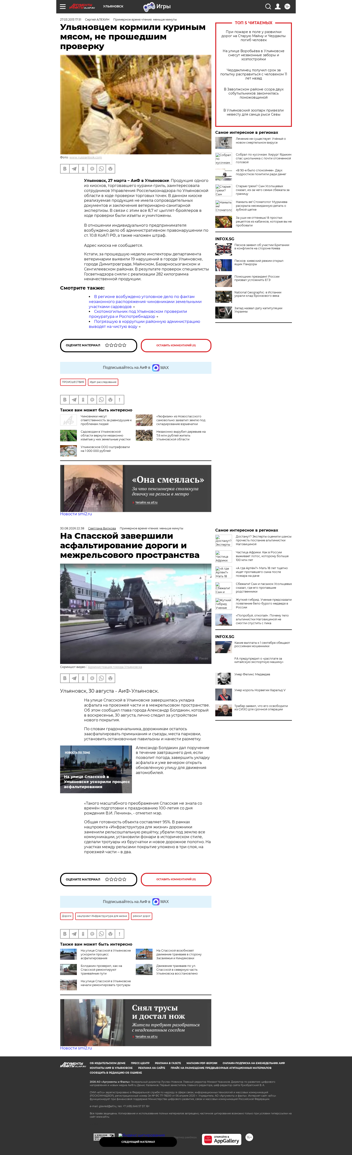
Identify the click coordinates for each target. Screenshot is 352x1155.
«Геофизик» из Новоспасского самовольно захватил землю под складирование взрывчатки (180, 420)
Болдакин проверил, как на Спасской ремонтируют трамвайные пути (101, 969)
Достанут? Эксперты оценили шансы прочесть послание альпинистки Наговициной (263, 540)
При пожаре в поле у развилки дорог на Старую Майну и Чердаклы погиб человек (253, 36)
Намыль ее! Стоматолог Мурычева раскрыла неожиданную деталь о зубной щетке (261, 205)
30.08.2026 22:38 (72, 528)
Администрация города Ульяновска (115, 667)
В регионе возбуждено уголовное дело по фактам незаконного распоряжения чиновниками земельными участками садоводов (145, 301)
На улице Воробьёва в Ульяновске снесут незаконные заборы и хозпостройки (253, 55)
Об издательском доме (107, 1063)
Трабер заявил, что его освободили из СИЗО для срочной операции (261, 707)
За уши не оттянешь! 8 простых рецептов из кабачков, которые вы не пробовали (264, 221)
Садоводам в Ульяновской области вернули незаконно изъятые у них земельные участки (106, 435)
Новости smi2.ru (76, 514)
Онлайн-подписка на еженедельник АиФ (254, 1063)
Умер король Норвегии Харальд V (259, 690)
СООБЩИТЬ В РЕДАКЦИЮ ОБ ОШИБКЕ (116, 1072)
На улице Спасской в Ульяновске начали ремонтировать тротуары (106, 983)
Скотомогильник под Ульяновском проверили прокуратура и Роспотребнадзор (138, 314)
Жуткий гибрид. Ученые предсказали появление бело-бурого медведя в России (264, 603)
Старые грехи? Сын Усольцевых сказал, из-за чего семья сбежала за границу (263, 190)
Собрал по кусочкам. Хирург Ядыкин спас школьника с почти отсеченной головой (263, 158)
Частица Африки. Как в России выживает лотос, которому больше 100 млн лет (262, 556)
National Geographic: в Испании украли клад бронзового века (257, 294)
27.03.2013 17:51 (70, 19)
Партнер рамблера (185, 1137)
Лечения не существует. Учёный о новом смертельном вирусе (261, 140)
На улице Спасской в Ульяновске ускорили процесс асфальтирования (106, 954)
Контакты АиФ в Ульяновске (111, 1068)
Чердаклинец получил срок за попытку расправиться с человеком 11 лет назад (253, 74)
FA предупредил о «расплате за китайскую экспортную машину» (259, 660)
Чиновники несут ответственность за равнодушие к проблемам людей (106, 420)
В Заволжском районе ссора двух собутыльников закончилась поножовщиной (254, 93)
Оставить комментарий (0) (176, 345)
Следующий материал (138, 1142)
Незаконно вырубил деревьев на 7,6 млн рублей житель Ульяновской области (181, 435)
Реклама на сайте (151, 1068)
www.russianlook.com (85, 157)
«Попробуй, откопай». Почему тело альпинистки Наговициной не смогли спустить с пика (262, 619)
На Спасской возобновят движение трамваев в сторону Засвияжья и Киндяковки (179, 954)
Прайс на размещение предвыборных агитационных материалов (221, 1068)
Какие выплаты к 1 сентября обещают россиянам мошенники (262, 644)
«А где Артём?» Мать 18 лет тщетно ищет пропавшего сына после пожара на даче (262, 572)
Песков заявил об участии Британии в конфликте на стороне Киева (261, 246)
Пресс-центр (140, 1063)
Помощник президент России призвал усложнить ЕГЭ (256, 278)
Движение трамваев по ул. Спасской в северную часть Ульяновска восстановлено (177, 969)
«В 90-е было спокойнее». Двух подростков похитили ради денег (261, 172)
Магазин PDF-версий (202, 1063)
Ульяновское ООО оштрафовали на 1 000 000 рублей (105, 449)
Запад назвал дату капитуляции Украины (258, 310)
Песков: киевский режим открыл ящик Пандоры (259, 262)
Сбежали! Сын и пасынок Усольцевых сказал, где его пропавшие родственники (264, 587)
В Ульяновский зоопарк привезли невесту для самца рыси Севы (253, 112)
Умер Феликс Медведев (252, 674)
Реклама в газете (168, 1063)
